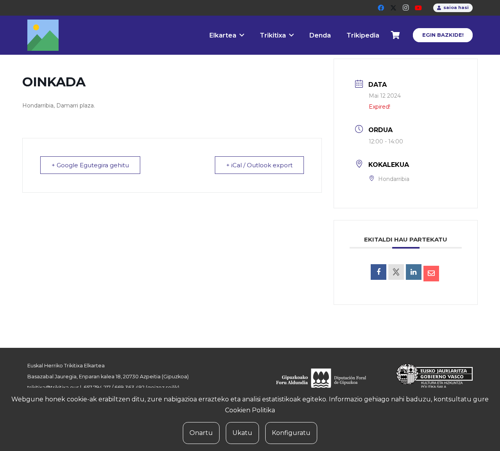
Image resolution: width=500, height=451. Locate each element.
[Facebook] (381, 8)
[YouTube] (418, 8)
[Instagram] (406, 8)
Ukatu (242, 433)
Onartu (201, 433)
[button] (241, 35)
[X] (393, 8)
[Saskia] (395, 35)
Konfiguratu (291, 433)
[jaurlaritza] (428, 381)
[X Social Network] (396, 272)
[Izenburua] (43, 35)
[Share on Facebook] (378, 272)
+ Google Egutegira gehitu (90, 165)
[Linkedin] (413, 272)
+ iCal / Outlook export (259, 165)
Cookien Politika (250, 410)
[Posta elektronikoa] (431, 273)
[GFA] (326, 381)
